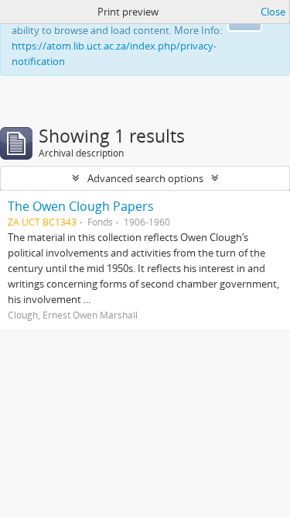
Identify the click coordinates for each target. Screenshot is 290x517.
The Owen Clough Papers (81, 206)
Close (273, 12)
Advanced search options (145, 178)
